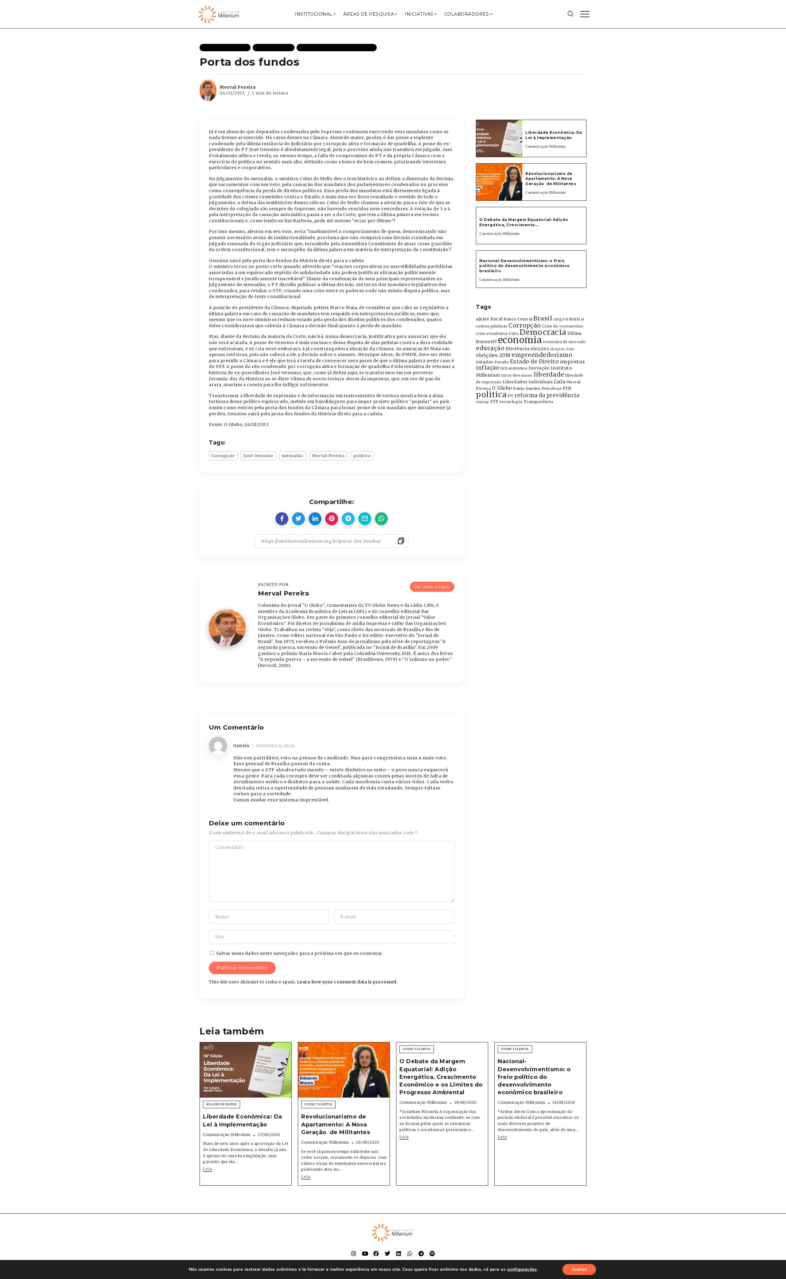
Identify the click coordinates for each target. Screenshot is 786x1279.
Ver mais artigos (432, 586)
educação (490, 348)
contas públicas (492, 326)
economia (520, 340)
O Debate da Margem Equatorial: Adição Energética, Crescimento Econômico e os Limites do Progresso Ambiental (441, 1077)
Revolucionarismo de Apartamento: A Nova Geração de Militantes (551, 178)
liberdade (549, 374)
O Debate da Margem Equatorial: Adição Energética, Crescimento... (523, 222)
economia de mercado (564, 342)
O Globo (502, 388)
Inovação (539, 368)
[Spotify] (432, 1253)
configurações (522, 1269)
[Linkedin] (398, 1253)
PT (511, 395)
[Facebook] (376, 1253)
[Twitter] (387, 1253)
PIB (567, 388)
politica (362, 455)
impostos (572, 362)
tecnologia (511, 401)
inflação (487, 367)
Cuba (513, 333)
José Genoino (258, 455)
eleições (540, 348)
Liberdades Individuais (528, 382)
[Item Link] (499, 138)
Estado (502, 362)
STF (494, 401)
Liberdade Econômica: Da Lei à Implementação (553, 135)
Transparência (538, 401)
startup (482, 402)
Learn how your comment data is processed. (347, 982)
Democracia (542, 332)
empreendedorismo (542, 355)
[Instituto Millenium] (219, 14)
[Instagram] (353, 1253)
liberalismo (523, 376)
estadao (485, 362)
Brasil (542, 318)
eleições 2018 (493, 355)
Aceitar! (579, 1269)
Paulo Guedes (526, 388)
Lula (559, 381)
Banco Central (518, 319)
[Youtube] (365, 1253)
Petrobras (552, 388)
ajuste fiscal (489, 319)
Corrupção (223, 455)
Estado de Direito (534, 361)
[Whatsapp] (409, 1253)
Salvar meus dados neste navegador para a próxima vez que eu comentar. (299, 953)
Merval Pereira (238, 87)
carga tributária (568, 319)
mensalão (292, 455)
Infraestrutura (513, 368)
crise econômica (492, 333)
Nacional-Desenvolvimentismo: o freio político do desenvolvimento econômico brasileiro (524, 265)
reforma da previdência (547, 395)
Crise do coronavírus (562, 326)
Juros (506, 375)
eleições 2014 (562, 349)
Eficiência (518, 348)
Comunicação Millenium (545, 147)
